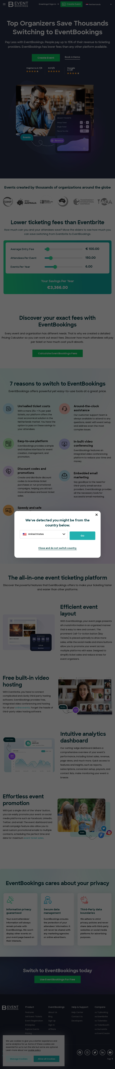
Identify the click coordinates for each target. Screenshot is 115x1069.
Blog (50, 1016)
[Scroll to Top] (110, 1059)
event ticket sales (33, 838)
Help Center (77, 1012)
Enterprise (30, 1025)
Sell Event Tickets (33, 1016)
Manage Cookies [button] (18, 1058)
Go (82, 535)
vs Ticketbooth (102, 1025)
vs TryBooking (101, 1012)
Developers (77, 1020)
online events (22, 707)
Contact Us (77, 1016)
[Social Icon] (80, 1052)
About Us (52, 1012)
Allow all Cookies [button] (46, 1058)
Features (29, 1012)
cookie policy (34, 1050)
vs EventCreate (102, 1033)
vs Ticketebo (101, 1020)
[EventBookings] (18, 4)
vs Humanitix (101, 1029)
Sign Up (52, 1020)
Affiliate (52, 1029)
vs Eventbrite (101, 1016)
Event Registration (34, 1020)
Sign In (51, 1025)
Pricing (28, 1033)
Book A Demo (72, 57)
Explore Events (32, 1029)
